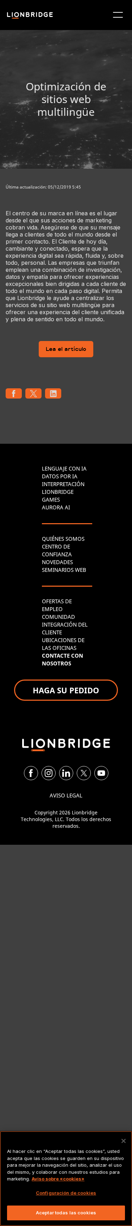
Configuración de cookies (66, 1193)
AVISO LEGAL (66, 795)
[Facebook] (31, 773)
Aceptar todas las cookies (66, 1212)
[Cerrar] (123, 1141)
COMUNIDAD (58, 616)
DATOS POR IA (59, 476)
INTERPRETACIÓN (63, 484)
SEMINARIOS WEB (64, 569)
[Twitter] (84, 773)
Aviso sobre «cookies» (58, 1179)
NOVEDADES (57, 562)
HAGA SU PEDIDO (66, 690)
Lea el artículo (66, 349)
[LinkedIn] (66, 773)
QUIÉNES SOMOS (63, 538)
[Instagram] (49, 773)
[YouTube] (101, 773)
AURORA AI (56, 507)
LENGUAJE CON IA (64, 468)
